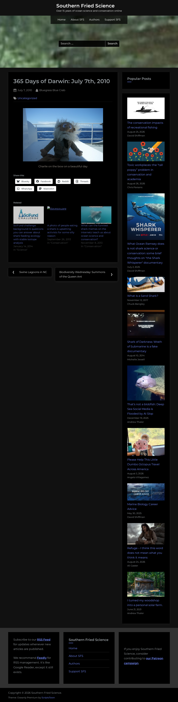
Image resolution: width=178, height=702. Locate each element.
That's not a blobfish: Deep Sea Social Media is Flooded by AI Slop (145, 409)
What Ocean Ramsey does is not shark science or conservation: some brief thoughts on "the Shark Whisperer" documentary (145, 253)
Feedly (42, 657)
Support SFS (112, 19)
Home (62, 19)
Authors (94, 19)
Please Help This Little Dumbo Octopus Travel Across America (143, 464)
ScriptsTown (48, 697)
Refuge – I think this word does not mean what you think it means (145, 553)
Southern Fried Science (85, 6)
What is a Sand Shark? (142, 295)
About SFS (77, 19)
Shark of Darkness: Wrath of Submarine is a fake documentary (144, 346)
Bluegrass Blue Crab (52, 90)
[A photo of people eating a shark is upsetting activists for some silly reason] (62, 215)
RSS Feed (43, 639)
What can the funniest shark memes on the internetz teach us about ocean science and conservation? (96, 232)
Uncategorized (27, 98)
